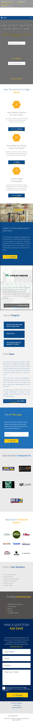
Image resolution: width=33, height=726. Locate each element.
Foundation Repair (13, 613)
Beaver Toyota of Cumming (7, 6)
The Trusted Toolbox (10, 574)
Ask (16, 162)
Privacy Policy (17, 705)
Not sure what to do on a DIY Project (22, 2)
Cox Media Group (21, 716)
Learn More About (16, 305)
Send (17, 695)
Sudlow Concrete (8, 583)
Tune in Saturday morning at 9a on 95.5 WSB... (8, 2)
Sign (11, 441)
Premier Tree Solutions (10, 581)
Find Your (16, 129)
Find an (16, 195)
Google (18, 711)
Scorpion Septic (8, 585)
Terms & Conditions (16, 703)
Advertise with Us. (16, 646)
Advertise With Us (17, 707)
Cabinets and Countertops (15, 604)
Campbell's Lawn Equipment (12, 579)
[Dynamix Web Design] (16, 723)
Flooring (10, 611)
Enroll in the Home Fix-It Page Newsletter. (16, 689)
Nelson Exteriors (8, 577)
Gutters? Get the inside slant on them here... (16, 229)
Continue (10, 257)
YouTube (21, 711)
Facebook (11, 711)
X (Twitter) (14, 711)
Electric (10, 608)
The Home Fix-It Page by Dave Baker (16, 11)
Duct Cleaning (12, 606)
